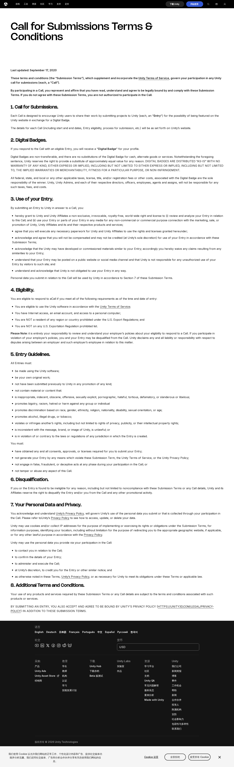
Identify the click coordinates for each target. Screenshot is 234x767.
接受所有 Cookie (199, 756)
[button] (175, 4)
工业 (26, 4)
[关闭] (220, 757)
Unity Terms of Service (153, 78)
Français (74, 632)
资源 (34, 4)
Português (88, 632)
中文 (99, 632)
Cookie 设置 (151, 756)
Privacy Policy (60, 518)
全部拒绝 (175, 756)
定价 (67, 4)
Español (110, 632)
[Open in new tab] (57, 675)
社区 (42, 4)
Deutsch (51, 632)
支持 (59, 4)
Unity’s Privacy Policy (70, 513)
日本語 (62, 632)
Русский (122, 632)
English (39, 632)
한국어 (134, 632)
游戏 (18, 4)
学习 (50, 4)
